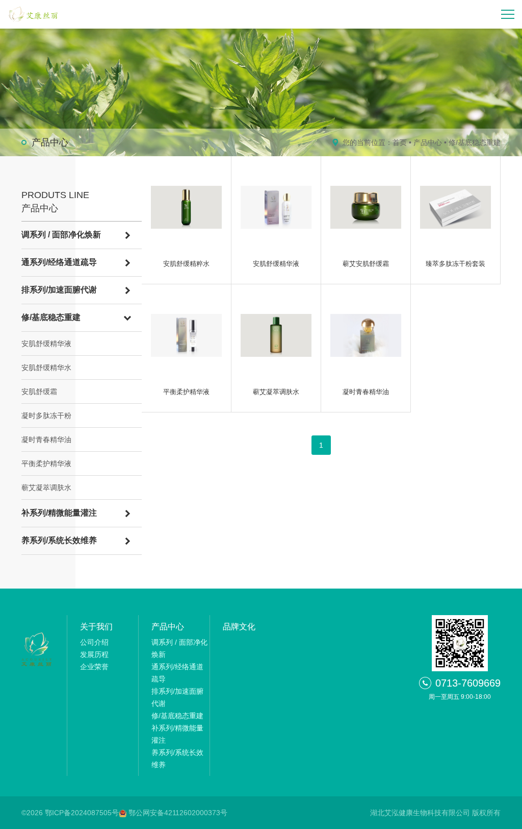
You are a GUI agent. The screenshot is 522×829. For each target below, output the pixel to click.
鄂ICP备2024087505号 (82, 813)
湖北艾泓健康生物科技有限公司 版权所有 (435, 813)
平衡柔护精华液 (46, 463)
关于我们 (96, 626)
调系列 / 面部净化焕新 (61, 234)
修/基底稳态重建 (475, 142)
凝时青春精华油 (46, 439)
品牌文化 (239, 626)
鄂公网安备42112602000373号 (177, 813)
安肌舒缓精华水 (46, 367)
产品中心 (427, 142)
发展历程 (94, 654)
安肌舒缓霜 (39, 391)
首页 (400, 142)
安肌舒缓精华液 (46, 343)
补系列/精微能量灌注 (59, 512)
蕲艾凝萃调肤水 (46, 487)
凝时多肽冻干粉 (46, 415)
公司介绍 (94, 642)
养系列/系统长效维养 (59, 540)
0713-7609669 (468, 683)
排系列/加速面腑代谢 (59, 289)
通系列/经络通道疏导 (59, 262)
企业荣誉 (94, 667)
